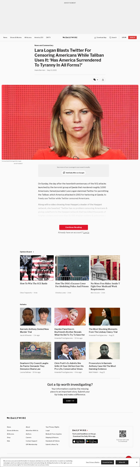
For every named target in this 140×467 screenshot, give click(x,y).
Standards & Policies (53, 441)
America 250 (38, 37)
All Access (28, 37)
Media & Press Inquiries (54, 434)
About (28, 427)
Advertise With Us (32, 430)
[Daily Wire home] (70, 37)
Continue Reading (73, 227)
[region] (70, 462)
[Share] (102, 79)
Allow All (122, 462)
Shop (8, 437)
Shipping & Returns (52, 437)
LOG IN (124, 37)
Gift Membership (31, 444)
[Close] (136, 462)
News (5, 37)
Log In (86, 232)
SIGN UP (132, 37)
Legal (48, 430)
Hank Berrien (40, 70)
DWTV (48, 37)
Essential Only (108, 462)
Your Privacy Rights (52, 427)
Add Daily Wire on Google (75, 173)
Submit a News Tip (52, 444)
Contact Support (31, 441)
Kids (8, 441)
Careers (28, 437)
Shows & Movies (16, 37)
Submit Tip (70, 401)
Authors (28, 434)
